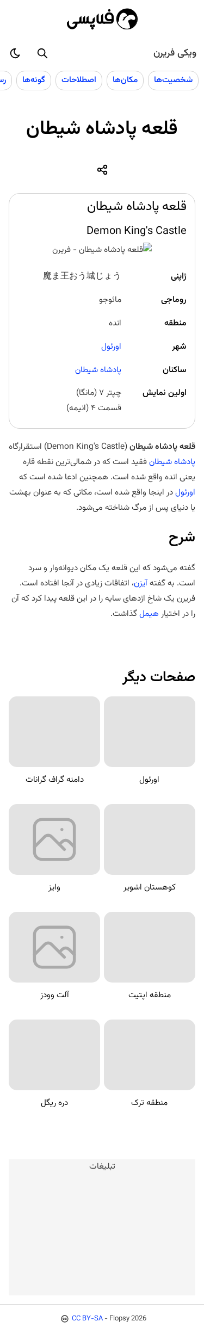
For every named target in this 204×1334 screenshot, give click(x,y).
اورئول (111, 346)
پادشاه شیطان (98, 369)
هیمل (149, 613)
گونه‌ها (33, 80)
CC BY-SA (87, 1318)
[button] (42, 53)
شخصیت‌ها (173, 80)
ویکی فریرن (174, 53)
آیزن (140, 583)
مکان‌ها (125, 80)
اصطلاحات (78, 80)
